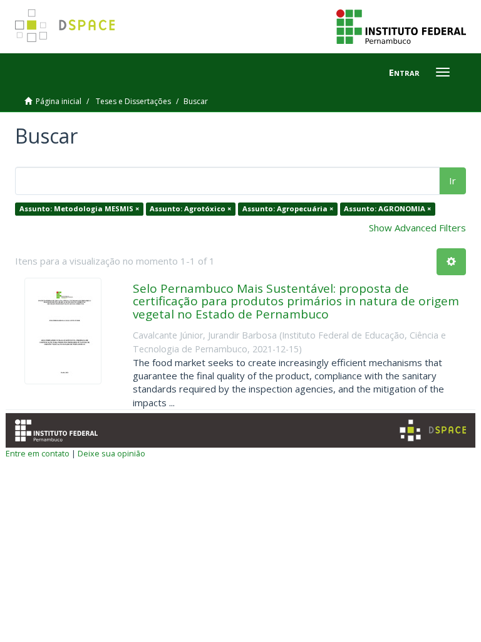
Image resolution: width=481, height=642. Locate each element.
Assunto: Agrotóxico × (190, 208)
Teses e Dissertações (133, 101)
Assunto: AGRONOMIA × (387, 208)
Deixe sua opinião (111, 453)
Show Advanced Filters (417, 227)
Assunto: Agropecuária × (287, 208)
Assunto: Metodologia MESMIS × (79, 208)
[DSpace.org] (433, 430)
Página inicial (58, 101)
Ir (452, 180)
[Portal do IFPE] (401, 25)
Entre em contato (38, 453)
